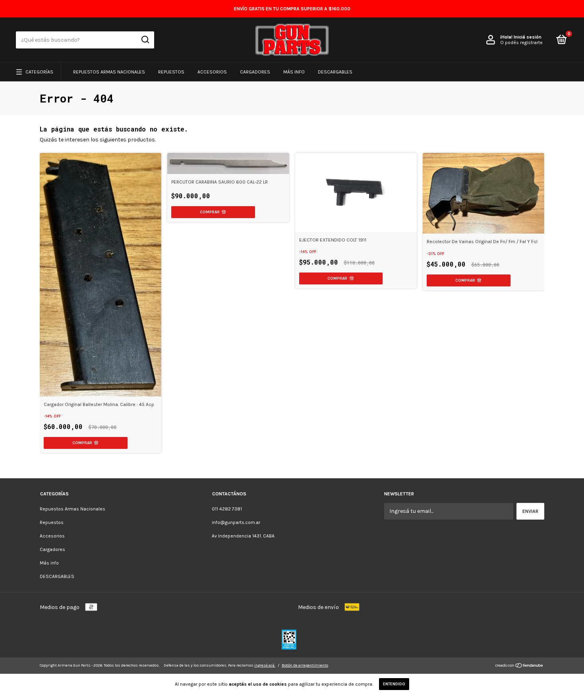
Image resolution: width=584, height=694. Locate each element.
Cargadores (255, 72)
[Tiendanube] (519, 666)
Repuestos (171, 72)
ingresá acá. (264, 665)
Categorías (39, 72)
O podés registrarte (521, 42)
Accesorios (212, 72)
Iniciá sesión (527, 37)
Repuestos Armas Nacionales (109, 72)
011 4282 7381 (227, 509)
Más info (294, 72)
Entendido (394, 684)
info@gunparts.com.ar (236, 522)
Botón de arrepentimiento (305, 665)
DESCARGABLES (335, 72)
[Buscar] (144, 40)
